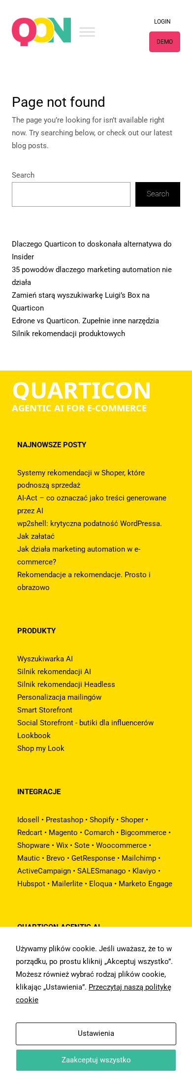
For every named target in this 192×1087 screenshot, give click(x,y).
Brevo (55, 858)
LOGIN (162, 21)
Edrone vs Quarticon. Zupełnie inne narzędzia (85, 320)
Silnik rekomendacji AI (54, 671)
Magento (63, 832)
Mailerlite (67, 883)
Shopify (102, 819)
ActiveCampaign (44, 871)
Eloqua (100, 883)
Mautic (28, 858)
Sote (82, 845)
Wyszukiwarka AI (45, 658)
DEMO (165, 41)
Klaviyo (144, 871)
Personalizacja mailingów (59, 697)
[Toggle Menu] (87, 31)
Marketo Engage (145, 883)
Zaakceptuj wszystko (96, 1060)
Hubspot (31, 883)
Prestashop (64, 819)
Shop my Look (40, 748)
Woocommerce (121, 845)
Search (23, 175)
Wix (62, 845)
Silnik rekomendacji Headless (66, 684)
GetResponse (93, 858)
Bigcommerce (143, 832)
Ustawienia (96, 1033)
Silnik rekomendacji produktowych (68, 333)
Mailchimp (139, 858)
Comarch (99, 832)
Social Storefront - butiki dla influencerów (85, 722)
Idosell (28, 819)
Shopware (33, 845)
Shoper (132, 819)
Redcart (29, 832)
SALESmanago (101, 871)
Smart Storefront (44, 710)
